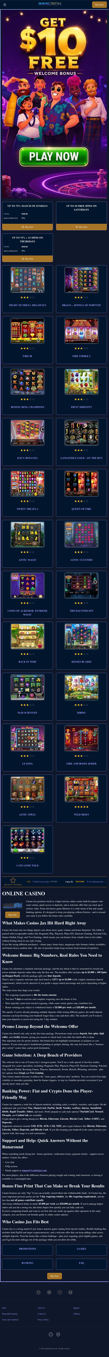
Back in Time (27, 661)
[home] (50, 7)
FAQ (81, 1263)
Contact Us (42, 1313)
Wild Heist (81, 814)
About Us (41, 1308)
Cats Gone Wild (27, 865)
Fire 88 (27, 356)
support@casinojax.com (34, 1170)
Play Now (99, 4)
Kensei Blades (82, 661)
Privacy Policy (43, 1319)
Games (81, 1248)
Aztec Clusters (81, 560)
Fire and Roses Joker (81, 763)
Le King (27, 763)
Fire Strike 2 (81, 356)
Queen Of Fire (81, 509)
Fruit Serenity (81, 407)
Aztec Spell (27, 814)
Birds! (81, 712)
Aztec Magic (28, 560)
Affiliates (76, 1313)
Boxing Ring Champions (27, 407)
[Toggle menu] (4, 4)
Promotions (27, 1248)
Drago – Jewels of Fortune (81, 305)
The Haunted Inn (81, 610)
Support (76, 1308)
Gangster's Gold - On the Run (81, 458)
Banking (27, 1263)
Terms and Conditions (10, 1319)
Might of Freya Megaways (27, 305)
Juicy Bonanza (27, 458)
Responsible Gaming (10, 1313)
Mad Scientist (27, 712)
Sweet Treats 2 (27, 509)
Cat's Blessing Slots (70, 881)
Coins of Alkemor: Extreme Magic (27, 612)
